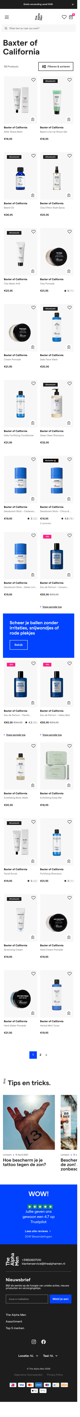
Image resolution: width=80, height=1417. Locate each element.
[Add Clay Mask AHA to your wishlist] (33, 232)
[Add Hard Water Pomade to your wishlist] (33, 974)
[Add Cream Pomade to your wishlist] (33, 307)
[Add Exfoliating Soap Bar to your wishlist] (69, 746)
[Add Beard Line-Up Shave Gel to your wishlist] (69, 80)
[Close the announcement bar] (73, 4)
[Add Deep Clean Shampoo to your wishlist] (69, 383)
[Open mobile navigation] (6, 17)
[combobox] (37, 28)
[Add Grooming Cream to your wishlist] (33, 898)
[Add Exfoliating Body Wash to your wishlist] (33, 746)
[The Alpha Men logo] (38, 16)
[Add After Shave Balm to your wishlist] (33, 80)
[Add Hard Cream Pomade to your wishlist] (69, 898)
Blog (4, 1081)
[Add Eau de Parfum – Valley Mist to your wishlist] (69, 663)
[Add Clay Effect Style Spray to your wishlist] (69, 156)
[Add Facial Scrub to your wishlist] (33, 822)
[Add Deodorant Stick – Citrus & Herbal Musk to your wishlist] (69, 459)
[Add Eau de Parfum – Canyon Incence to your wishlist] (69, 535)
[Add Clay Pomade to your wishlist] (69, 232)
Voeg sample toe (52, 606)
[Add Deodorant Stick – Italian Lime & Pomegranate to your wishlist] (33, 535)
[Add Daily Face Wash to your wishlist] (69, 307)
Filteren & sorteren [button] (59, 66)
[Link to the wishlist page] (64, 17)
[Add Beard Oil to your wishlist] (33, 156)
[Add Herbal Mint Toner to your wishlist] (69, 974)
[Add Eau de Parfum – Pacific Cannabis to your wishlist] (33, 663)
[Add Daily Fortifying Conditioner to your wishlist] (33, 383)
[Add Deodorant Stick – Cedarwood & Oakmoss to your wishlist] (33, 459)
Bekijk (19, 644)
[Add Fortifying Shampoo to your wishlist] (69, 822)
